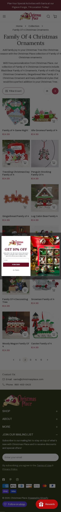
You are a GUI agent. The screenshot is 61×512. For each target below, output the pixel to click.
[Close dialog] (57, 237)
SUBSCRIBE (16, 265)
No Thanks (16, 270)
